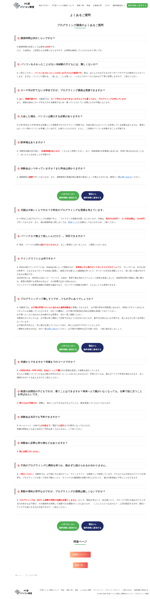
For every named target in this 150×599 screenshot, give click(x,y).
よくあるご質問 (85, 590)
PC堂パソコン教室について (49, 590)
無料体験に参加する (141, 590)
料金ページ (73, 222)
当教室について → (80, 554)
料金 (62, 590)
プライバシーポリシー (112, 590)
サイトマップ (98, 590)
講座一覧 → (80, 565)
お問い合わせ (126, 177)
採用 (76, 590)
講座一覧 (70, 590)
